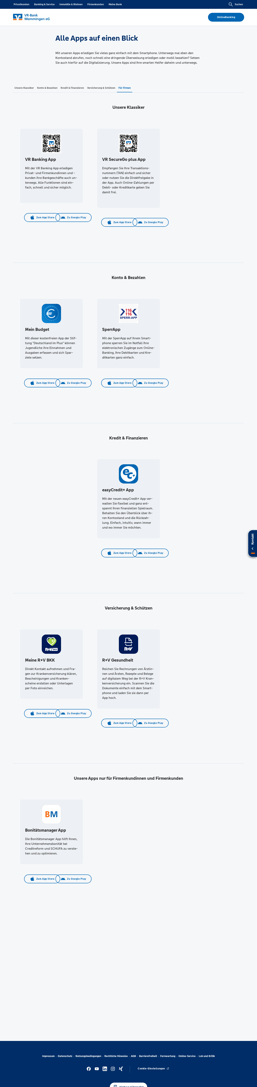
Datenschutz (65, 1056)
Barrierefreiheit (148, 1056)
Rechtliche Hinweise (116, 1056)
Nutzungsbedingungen (88, 1056)
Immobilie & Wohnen (71, 4)
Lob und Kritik (207, 1056)
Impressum (48, 1056)
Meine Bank (115, 4)
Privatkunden (21, 4)
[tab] (24, 87)
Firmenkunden (95, 4)
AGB (133, 1056)
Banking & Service (44, 4)
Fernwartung (167, 1056)
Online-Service (187, 1056)
